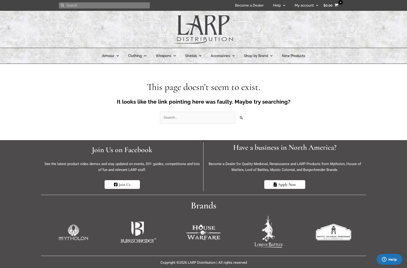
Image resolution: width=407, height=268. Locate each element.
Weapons (163, 56)
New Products (293, 56)
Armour (108, 56)
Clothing (135, 56)
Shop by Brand (256, 56)
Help (277, 5)
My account (304, 5)
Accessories (220, 56)
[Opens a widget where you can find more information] (389, 260)
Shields (191, 56)
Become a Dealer (249, 5)
